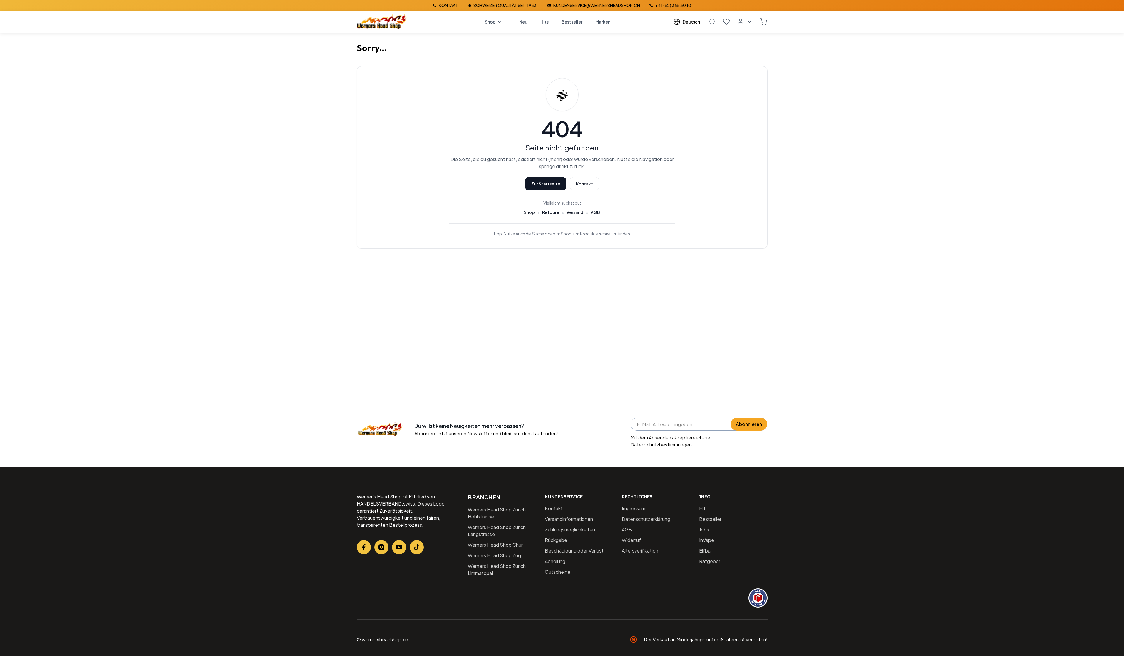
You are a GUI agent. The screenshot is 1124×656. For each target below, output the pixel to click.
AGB (595, 212)
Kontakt (584, 183)
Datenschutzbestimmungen (661, 444)
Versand (575, 212)
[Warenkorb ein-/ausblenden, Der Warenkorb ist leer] (763, 21)
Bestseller (572, 21)
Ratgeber (709, 561)
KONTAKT (448, 5)
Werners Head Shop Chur (495, 545)
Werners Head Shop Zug (494, 555)
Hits (544, 21)
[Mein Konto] (745, 21)
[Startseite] (382, 21)
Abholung (555, 561)
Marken (602, 21)
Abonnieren (749, 424)
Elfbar (705, 551)
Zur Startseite (545, 183)
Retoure (550, 212)
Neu (523, 21)
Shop (490, 21)
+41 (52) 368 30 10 (673, 5)
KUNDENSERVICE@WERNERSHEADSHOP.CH (596, 5)
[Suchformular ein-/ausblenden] (712, 21)
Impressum (633, 508)
